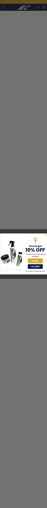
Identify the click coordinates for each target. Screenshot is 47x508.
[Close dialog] (46, 234)
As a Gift (35, 266)
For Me (35, 261)
